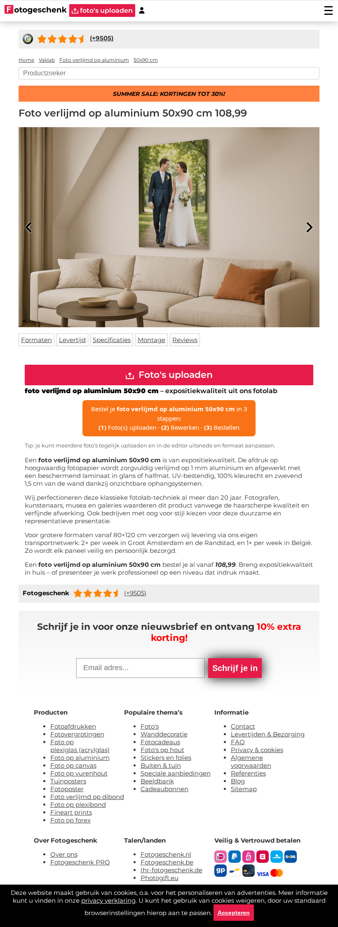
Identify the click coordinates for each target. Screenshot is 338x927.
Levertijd (72, 340)
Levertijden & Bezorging (268, 734)
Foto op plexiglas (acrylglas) (80, 746)
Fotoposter (67, 789)
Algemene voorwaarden (251, 761)
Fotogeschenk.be (167, 862)
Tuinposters (68, 781)
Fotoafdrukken (73, 726)
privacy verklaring (108, 900)
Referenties (248, 773)
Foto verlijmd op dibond (87, 797)
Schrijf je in (235, 668)
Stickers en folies (166, 758)
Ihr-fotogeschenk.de (171, 870)
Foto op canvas (73, 765)
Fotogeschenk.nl (166, 854)
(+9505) (135, 593)
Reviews (184, 340)
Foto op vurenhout (79, 773)
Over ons (63, 854)
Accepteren (234, 912)
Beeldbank (157, 781)
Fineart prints (71, 812)
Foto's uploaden (174, 374)
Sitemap (244, 789)
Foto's (150, 726)
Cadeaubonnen (164, 789)
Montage (151, 340)
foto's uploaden (105, 10)
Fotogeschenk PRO (80, 862)
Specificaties (112, 340)
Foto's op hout (162, 750)
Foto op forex (70, 820)
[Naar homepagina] (35, 10)
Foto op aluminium (80, 758)
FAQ (238, 742)
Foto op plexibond (78, 804)
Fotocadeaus (160, 742)
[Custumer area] (141, 10)
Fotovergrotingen (77, 734)
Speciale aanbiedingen (176, 773)
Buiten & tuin (161, 765)
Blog (238, 781)
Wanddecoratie (164, 734)
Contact (243, 726)
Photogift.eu (159, 878)
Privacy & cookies (257, 750)
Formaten (36, 340)
